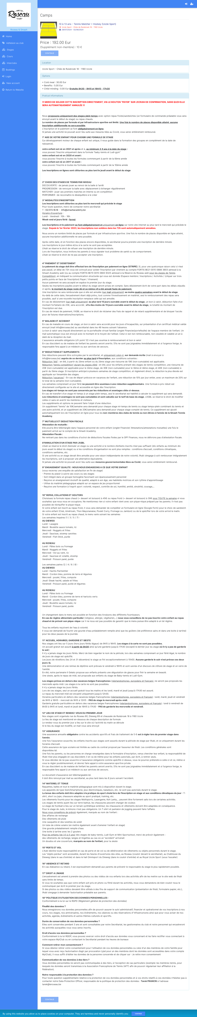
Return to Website (14, 89)
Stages (10, 49)
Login (8, 76)
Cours (9, 56)
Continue (49, 53)
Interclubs (11, 63)
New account (13, 83)
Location (46, 62)
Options (46, 76)
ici (55, 750)
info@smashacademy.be (73, 210)
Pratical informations (52, 95)
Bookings (10, 69)
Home (8, 36)
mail (109, 292)
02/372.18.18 (51, 210)
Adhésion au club (15, 43)
